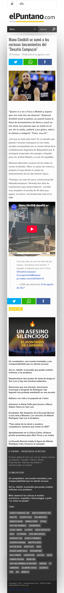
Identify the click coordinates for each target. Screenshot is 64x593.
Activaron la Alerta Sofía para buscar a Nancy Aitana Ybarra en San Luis (30, 405)
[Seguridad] (32, 355)
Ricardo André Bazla (18, 550)
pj (50, 563)
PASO (39, 546)
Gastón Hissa (15, 546)
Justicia (40, 555)
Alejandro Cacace (29, 567)
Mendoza (25, 572)
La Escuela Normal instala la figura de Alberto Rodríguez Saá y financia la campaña (31, 442)
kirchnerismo (36, 550)
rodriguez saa (16, 538)
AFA (17, 572)
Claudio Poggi (26, 517)
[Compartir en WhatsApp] (30, 64)
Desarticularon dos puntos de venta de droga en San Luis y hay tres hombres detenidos (32, 379)
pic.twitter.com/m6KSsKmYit (30, 278)
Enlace (18, 590)
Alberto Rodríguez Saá (19, 513)
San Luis (13, 517)
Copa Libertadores (37, 534)
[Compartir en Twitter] (16, 64)
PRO (11, 572)
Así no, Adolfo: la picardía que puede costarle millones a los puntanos (31, 371)
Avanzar (42, 563)
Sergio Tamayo (16, 529)
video (12, 534)
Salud (49, 555)
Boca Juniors (15, 555)
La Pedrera (21, 534)
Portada (12, 590)
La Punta (28, 529)
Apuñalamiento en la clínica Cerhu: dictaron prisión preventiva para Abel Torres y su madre (31, 433)
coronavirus (34, 525)
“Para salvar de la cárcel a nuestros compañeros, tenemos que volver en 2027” (29, 425)
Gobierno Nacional (17, 542)
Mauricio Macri (16, 521)
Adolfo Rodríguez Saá (41, 513)
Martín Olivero (34, 542)
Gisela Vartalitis (42, 529)
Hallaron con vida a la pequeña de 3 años (28, 398)
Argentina (31, 559)
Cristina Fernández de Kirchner (23, 563)
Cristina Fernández (18, 525)
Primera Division (17, 559)
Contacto (26, 590)
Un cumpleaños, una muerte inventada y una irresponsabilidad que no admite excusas (30, 362)
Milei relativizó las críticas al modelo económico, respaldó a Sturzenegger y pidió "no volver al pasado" (30, 498)
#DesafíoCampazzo (26, 271)
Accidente (43, 567)
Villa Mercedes (40, 517)
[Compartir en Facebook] (45, 64)
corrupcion (29, 555)
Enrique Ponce (31, 521)
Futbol (43, 521)
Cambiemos (14, 567)
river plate (29, 546)
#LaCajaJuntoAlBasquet (28, 275)
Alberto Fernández (33, 538)
